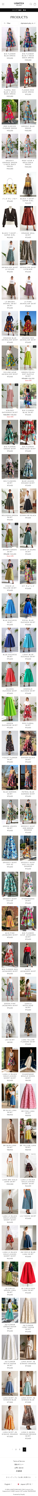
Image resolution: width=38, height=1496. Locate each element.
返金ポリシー (19, 1464)
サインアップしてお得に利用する (18, 1477)
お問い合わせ (19, 1468)
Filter (9, 23)
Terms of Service (19, 1461)
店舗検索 (19, 1471)
